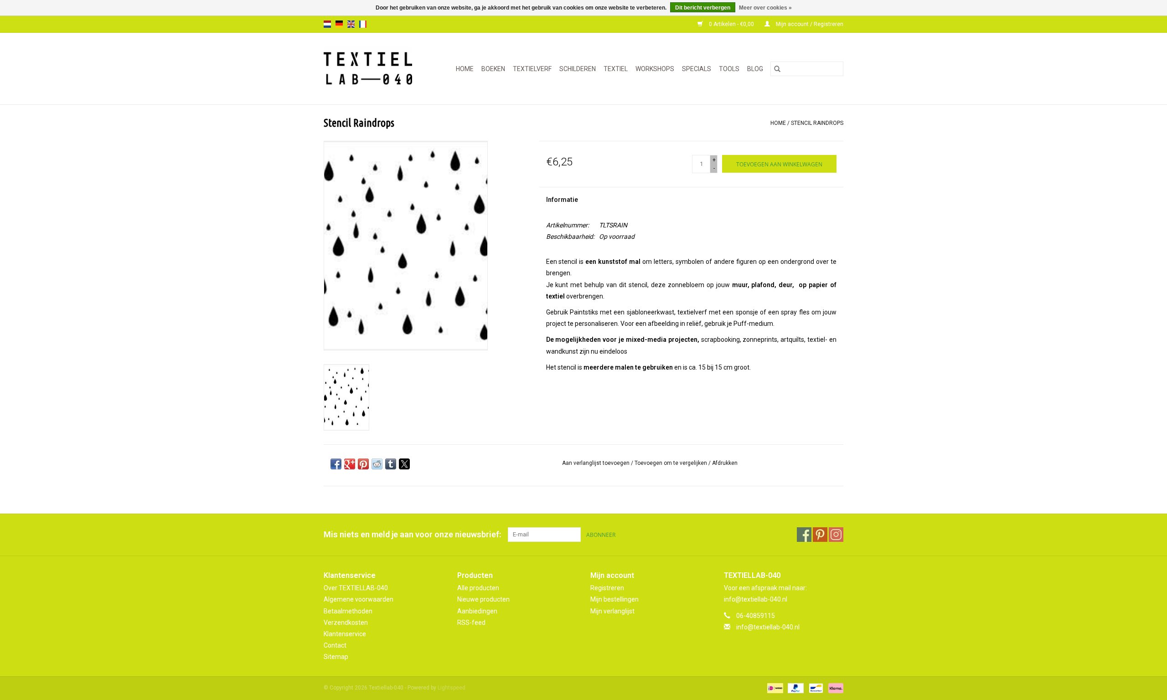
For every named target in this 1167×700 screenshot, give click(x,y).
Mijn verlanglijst (612, 611)
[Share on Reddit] (377, 463)
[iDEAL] (774, 688)
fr (363, 24)
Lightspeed (451, 688)
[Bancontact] (815, 688)
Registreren (607, 588)
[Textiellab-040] (372, 68)
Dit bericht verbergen (702, 8)
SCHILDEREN (577, 68)
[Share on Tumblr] (390, 463)
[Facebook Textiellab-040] (804, 534)
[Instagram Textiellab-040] (836, 534)
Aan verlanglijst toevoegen (596, 463)
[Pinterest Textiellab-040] (820, 534)
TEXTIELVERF (532, 68)
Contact (335, 645)
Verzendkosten (346, 622)
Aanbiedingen (477, 611)
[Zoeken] (777, 69)
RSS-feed (471, 622)
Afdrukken (725, 463)
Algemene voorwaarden (358, 599)
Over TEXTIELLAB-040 (356, 588)
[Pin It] (363, 463)
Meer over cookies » (765, 8)
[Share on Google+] (349, 463)
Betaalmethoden (348, 611)
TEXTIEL (616, 68)
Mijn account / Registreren (809, 24)
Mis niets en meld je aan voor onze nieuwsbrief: (412, 534)
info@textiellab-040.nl (768, 627)
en (351, 24)
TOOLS (729, 68)
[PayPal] (795, 688)
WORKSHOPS (654, 68)
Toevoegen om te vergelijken (671, 463)
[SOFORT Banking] (834, 688)
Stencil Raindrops (817, 123)
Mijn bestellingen (614, 599)
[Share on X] (404, 463)
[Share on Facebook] (335, 463)
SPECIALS (696, 68)
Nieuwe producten (483, 599)
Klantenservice (345, 634)
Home (465, 68)
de (339, 24)
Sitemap (336, 656)
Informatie (562, 199)
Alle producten (478, 588)
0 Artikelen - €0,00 (731, 24)
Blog (755, 68)
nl (327, 24)
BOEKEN (493, 68)
